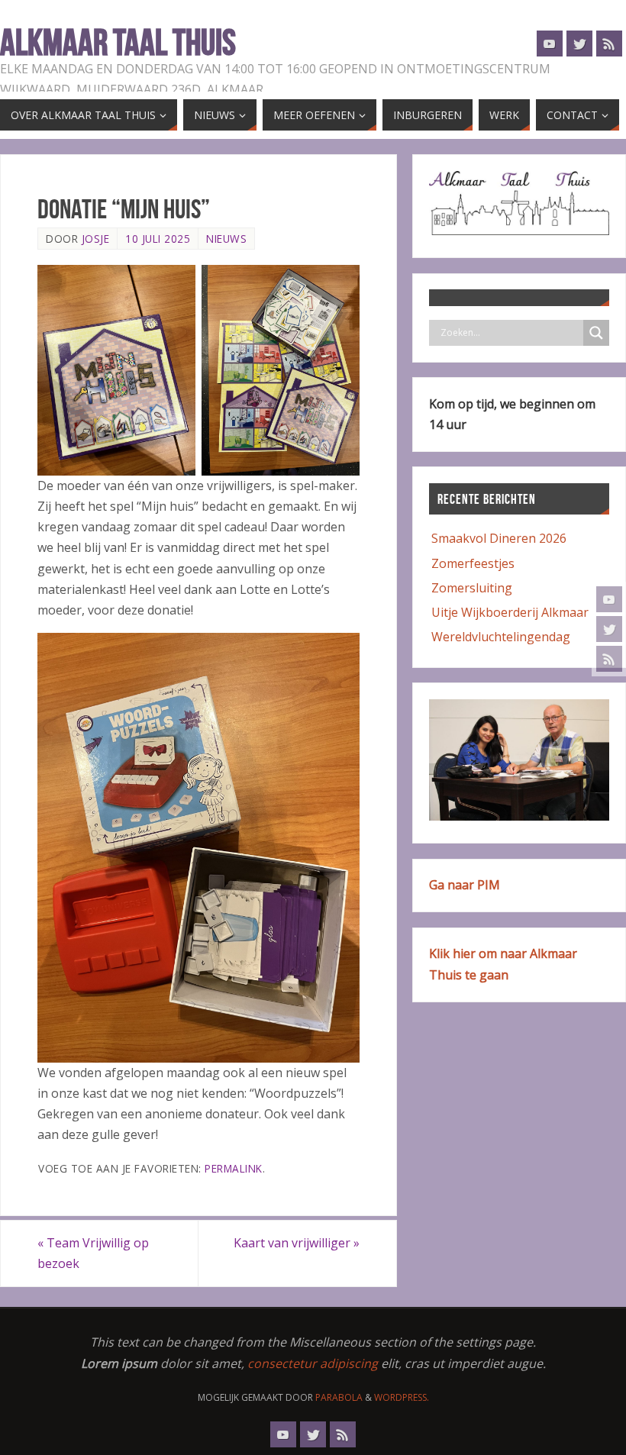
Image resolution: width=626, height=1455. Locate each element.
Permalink (234, 1168)
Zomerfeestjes (473, 563)
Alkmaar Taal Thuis (118, 43)
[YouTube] (609, 599)
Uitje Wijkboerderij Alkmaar (510, 612)
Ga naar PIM (464, 884)
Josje (96, 238)
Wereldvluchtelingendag (500, 636)
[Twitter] (609, 629)
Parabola (339, 1397)
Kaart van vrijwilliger (297, 1242)
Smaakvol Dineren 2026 (498, 538)
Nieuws (226, 238)
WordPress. (401, 1397)
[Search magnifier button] (596, 333)
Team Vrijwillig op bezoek (93, 1253)
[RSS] (609, 659)
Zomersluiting (471, 587)
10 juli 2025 (157, 238)
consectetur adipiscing (312, 1363)
